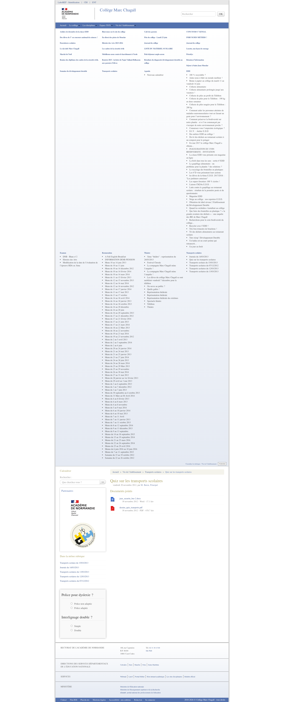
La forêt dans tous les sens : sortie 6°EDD (206, 160)
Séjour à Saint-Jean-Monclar (197, 65)
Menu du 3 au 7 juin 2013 (116, 389)
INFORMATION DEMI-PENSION (120, 259)
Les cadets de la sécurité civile (113, 48)
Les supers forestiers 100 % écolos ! (204, 181)
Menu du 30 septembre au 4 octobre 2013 (122, 392)
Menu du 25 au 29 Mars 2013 (117, 366)
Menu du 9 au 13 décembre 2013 (119, 428)
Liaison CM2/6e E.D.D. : (200, 184)
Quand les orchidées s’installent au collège (207, 208)
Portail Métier (140, 676)
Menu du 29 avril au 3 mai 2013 (118, 380)
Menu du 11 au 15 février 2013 (118, 277)
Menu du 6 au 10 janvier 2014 (117, 410)
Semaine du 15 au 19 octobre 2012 (119, 454)
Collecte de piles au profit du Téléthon (205, 95)
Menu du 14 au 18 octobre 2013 (118, 304)
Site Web (149, 650)
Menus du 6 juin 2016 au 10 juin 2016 (121, 449)
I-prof (131, 676)
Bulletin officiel (189, 676)
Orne (144, 665)
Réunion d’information (195, 60)
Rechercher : (66, 477)
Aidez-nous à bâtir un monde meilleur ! (206, 77)
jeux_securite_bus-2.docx (130, 498)
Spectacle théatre (154, 301)
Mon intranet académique (155, 676)
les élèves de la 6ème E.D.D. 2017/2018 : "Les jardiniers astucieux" (205, 177)
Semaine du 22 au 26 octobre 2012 (119, 457)
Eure (130, 665)
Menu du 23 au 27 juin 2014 (117, 357)
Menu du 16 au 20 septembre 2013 (119, 312)
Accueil (63, 25)
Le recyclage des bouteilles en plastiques (206, 169)
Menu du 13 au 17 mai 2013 (117, 292)
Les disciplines (89, 25)
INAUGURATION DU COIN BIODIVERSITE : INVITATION (200, 150)
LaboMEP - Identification (68, 2)
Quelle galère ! (153, 289)
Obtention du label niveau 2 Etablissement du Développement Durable (205, 203)
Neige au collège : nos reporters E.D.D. (206, 199)
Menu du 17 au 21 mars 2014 (117, 324)
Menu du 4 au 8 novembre (116, 404)
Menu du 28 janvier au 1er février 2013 (121, 378)
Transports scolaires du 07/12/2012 (203, 265)
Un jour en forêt (196, 246)
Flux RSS (73, 699)
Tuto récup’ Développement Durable (204, 237)
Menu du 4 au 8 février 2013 (117, 398)
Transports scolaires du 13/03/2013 (203, 271)
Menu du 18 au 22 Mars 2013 (117, 327)
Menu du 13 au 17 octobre (116, 295)
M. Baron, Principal (149, 485)
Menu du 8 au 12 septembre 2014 (119, 425)
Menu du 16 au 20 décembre (117, 306)
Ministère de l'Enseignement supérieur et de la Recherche (140, 689)
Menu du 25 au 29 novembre (117, 369)
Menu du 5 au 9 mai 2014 (116, 407)
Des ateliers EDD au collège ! (201, 134)
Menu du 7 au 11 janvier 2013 (117, 419)
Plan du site (84, 699)
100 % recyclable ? (197, 74)
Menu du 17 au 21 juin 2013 (117, 321)
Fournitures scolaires (68, 43)
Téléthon (150, 304)
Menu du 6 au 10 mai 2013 (116, 413)
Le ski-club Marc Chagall (69, 48)
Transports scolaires (109, 71)
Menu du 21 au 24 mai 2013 (117, 351)
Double (77, 630)
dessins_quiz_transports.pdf (131, 507)
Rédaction (138, 699)
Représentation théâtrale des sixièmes (162, 298)
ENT (94, 2)
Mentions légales (99, 699)
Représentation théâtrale (157, 292)
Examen (63, 253)
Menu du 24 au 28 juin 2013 (117, 360)
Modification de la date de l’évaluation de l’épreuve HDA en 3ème (79, 264)
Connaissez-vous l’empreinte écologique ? (207, 128)
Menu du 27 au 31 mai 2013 (117, 375)
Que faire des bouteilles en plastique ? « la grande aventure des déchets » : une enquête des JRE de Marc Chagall (205, 214)
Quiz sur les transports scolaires (202, 259)
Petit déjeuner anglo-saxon (154, 54)
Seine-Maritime (153, 665)
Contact (64, 699)
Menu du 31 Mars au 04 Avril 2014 (120, 395)
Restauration (107, 253)
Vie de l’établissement (125, 25)
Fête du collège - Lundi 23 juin (155, 37)
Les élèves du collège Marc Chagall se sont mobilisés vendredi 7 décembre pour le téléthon (163, 280)
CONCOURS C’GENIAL (196, 31)
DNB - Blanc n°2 (70, 256)
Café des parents (150, 31)
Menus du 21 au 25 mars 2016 (117, 440)
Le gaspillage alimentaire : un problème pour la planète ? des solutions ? (204, 165)
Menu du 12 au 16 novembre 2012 (119, 286)
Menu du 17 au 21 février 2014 (118, 318)
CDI (86, 2)
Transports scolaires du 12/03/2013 (203, 268)
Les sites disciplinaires (174, 676)
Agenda (147, 71)
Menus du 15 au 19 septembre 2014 (120, 437)
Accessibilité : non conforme (120, 699)
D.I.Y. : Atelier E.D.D (198, 131)
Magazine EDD (195, 196)
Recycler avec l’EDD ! (199, 225)
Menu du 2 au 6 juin (113, 345)
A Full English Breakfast (115, 256)
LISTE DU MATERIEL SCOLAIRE (158, 48)
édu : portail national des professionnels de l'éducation (140, 692)
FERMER (222, 464)
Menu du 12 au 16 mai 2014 (117, 283)
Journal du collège (151, 43)
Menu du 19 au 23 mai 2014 (117, 333)
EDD (188, 71)
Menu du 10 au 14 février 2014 (118, 271)
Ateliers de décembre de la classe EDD (74, 31)
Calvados (123, 665)
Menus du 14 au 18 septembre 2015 (120, 434)
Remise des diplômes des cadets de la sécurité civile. (79, 60)
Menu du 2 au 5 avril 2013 (116, 339)
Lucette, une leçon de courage (197, 48)
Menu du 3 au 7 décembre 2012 (118, 386)
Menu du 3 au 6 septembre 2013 (118, 383)
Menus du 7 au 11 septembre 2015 (119, 452)
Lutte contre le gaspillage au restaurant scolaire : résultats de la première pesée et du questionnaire (205, 190)
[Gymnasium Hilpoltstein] (83, 535)
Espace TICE (105, 25)
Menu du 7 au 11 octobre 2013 (118, 422)
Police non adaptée (83, 603)
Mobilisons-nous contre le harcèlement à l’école (119, 54)
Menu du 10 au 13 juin (114, 265)
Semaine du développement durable (73, 71)
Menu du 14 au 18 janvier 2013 (118, 301)
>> (103, 481)
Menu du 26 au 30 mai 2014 (117, 372)
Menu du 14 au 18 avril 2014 (117, 298)
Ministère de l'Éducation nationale (132, 686)
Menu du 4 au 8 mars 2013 (116, 401)
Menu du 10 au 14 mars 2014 (117, 274)
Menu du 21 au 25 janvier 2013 (118, 354)
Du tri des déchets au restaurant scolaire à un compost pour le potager (205, 138)
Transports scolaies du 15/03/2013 (203, 262)
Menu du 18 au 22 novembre (117, 330)
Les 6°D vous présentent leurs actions (205, 172)
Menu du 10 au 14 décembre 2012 (119, 268)
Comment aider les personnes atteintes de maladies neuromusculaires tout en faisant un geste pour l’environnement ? (205, 113)
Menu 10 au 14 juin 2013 (115, 262)
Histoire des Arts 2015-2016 (112, 43)
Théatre (147, 253)
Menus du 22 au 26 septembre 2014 (120, 443)
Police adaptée (81, 607)
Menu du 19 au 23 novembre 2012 (119, 336)
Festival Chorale (154, 262)
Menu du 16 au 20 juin (114, 309)
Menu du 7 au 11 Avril (114, 416)
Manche (137, 665)
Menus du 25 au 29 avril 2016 (117, 446)
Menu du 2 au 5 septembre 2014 (118, 342)
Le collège (74, 25)
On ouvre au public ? (156, 286)
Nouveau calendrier (155, 74)
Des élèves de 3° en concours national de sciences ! (79, 37)
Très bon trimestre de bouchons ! (203, 228)
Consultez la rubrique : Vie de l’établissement (201, 464)
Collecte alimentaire (197, 86)
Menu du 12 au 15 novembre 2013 (119, 280)
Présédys (189, 54)
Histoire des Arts (70, 259)
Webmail (123, 676)
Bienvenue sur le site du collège (113, 31)
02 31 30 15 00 (154, 647)
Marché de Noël (66, 54)
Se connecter (150, 699)
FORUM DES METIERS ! (196, 37)
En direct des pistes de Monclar (114, 37)
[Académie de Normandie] (82, 507)
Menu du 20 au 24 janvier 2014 (118, 348)
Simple (77, 626)
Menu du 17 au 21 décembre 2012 (119, 315)
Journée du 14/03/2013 (198, 256)
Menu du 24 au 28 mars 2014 (117, 363)
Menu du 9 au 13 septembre (116, 431)
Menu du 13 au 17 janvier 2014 (118, 289)
